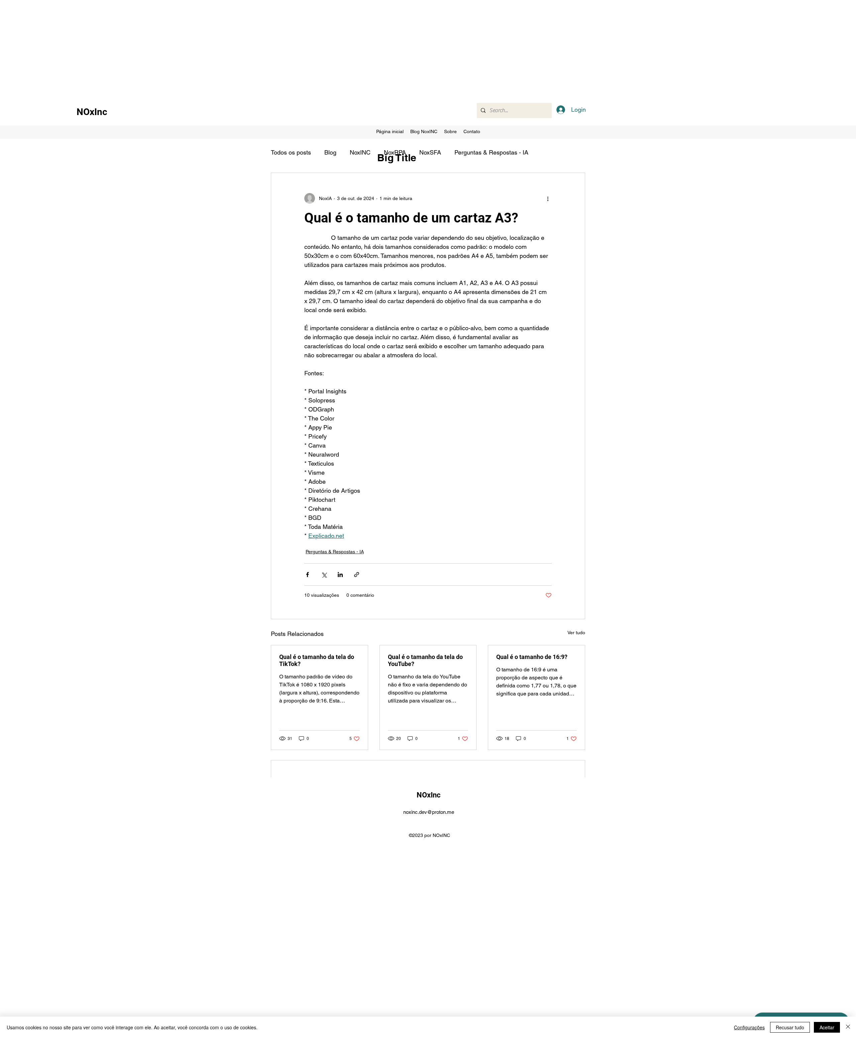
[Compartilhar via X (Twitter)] (324, 574)
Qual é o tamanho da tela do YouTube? (425, 660)
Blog (330, 152)
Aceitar (827, 1027)
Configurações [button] (749, 1027)
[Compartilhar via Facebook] (307, 574)
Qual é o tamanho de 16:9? (531, 656)
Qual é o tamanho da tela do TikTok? (316, 660)
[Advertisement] (200, 47)
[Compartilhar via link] (356, 574)
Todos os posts (291, 152)
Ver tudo (576, 632)
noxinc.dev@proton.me (428, 812)
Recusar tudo (790, 1027)
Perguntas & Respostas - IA (491, 152)
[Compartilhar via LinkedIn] (340, 574)
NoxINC (360, 152)
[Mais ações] (548, 198)
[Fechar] (848, 1027)
